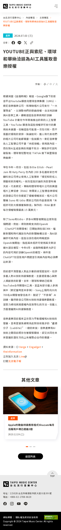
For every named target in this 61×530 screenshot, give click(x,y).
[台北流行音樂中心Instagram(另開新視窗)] (12, 504)
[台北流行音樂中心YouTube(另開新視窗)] (19, 504)
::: (1, 14)
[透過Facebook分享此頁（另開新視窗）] (13, 43)
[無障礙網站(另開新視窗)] (51, 517)
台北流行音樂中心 (17, 6)
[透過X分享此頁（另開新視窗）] (25, 43)
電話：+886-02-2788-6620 (17, 496)
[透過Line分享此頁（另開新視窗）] (19, 43)
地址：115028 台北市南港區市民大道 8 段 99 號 (27, 493)
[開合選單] (56, 6)
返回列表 (30, 456)
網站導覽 (7, 517)
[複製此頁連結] (31, 43)
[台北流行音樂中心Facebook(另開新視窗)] (5, 504)
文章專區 (44, 17)
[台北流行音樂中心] (20, 484)
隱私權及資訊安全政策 (26, 517)
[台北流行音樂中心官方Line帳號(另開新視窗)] (26, 504)
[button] (27, 446)
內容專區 (30, 17)
